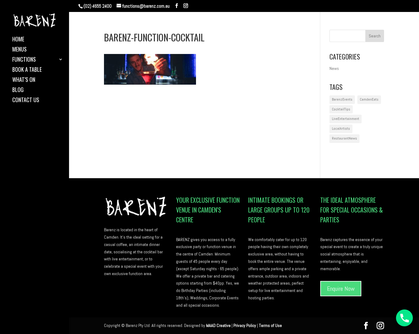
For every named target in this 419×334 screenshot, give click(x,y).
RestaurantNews (344, 138)
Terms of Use (270, 325)
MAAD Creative (218, 325)
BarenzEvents (342, 99)
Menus (19, 50)
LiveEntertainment (345, 118)
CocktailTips (341, 109)
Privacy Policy (244, 325)
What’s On (23, 80)
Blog (18, 90)
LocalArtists (341, 128)
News (334, 68)
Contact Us (25, 101)
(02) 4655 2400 (97, 6)
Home (18, 40)
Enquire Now (341, 289)
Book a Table (27, 70)
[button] (404, 317)
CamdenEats (369, 99)
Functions (24, 60)
